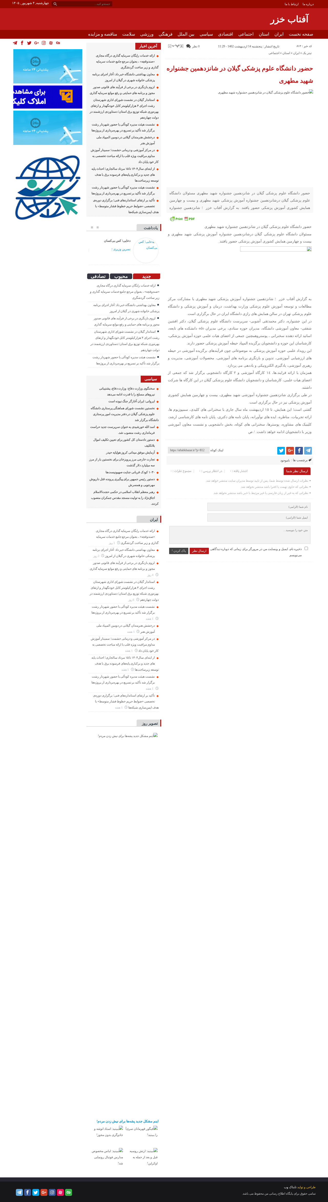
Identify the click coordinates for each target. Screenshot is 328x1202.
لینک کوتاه (216, 450)
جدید (146, 276)
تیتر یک (307, 53)
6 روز (131, 599)
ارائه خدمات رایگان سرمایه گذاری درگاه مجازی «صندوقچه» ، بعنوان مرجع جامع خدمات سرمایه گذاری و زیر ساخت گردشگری (127, 61)
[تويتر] (281, 451)
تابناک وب (290, 1187)
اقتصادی (225, 34)
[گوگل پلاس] (290, 451)
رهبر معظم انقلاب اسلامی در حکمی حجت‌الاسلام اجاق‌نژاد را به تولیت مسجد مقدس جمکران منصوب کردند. (124, 497)
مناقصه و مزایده (102, 34)
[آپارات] (60, 1192)
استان (264, 34)
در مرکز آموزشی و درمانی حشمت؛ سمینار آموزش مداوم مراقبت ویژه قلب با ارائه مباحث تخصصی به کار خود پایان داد (124, 156)
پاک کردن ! (179, 551)
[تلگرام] (308, 451)
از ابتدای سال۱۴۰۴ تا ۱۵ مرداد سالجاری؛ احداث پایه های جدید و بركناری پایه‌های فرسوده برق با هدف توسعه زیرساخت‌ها (124, 174)
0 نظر (196, 46)
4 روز (150, 574)
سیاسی (206, 34)
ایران (279, 34)
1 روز (112, 542)
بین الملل (186, 34)
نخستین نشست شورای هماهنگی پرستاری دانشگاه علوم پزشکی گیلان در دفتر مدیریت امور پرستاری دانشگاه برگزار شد (125, 414)
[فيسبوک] (299, 451)
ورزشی (146, 34)
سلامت (128, 34)
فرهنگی (165, 34)
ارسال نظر (199, 551)
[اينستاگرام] (52, 1192)
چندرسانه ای (302, 42)
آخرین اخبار (148, 46)
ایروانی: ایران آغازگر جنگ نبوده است (131, 401)
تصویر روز (150, 723)
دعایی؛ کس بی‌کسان (117, 240)
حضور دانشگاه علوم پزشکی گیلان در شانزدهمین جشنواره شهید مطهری (240, 74)
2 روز (96, 555)
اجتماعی (246, 34)
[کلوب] (68, 1192)
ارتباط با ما (292, 4)
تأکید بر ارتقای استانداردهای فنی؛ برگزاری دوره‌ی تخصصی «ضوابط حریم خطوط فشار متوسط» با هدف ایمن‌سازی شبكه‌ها (126, 206)
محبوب (121, 276)
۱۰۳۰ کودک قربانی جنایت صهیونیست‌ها (130, 472)
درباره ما (308, 4)
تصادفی (98, 276)
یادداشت (151, 228)
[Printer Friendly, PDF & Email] (182, 218)
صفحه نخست (301, 34)
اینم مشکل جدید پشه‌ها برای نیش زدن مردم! (128, 1121)
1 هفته (150, 618)
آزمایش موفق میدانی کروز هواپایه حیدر (130, 452)
